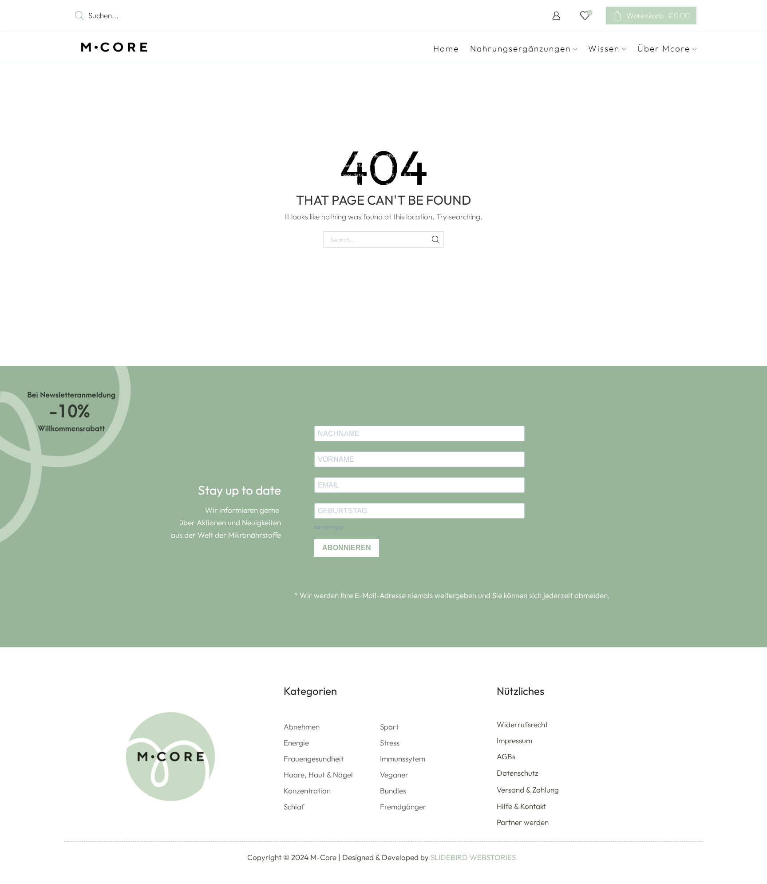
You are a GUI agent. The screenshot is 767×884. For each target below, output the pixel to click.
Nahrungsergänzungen (520, 48)
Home (446, 48)
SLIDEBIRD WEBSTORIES (473, 857)
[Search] (435, 239)
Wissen (604, 48)
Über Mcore (663, 48)
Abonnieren (346, 547)
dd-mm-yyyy (329, 527)
